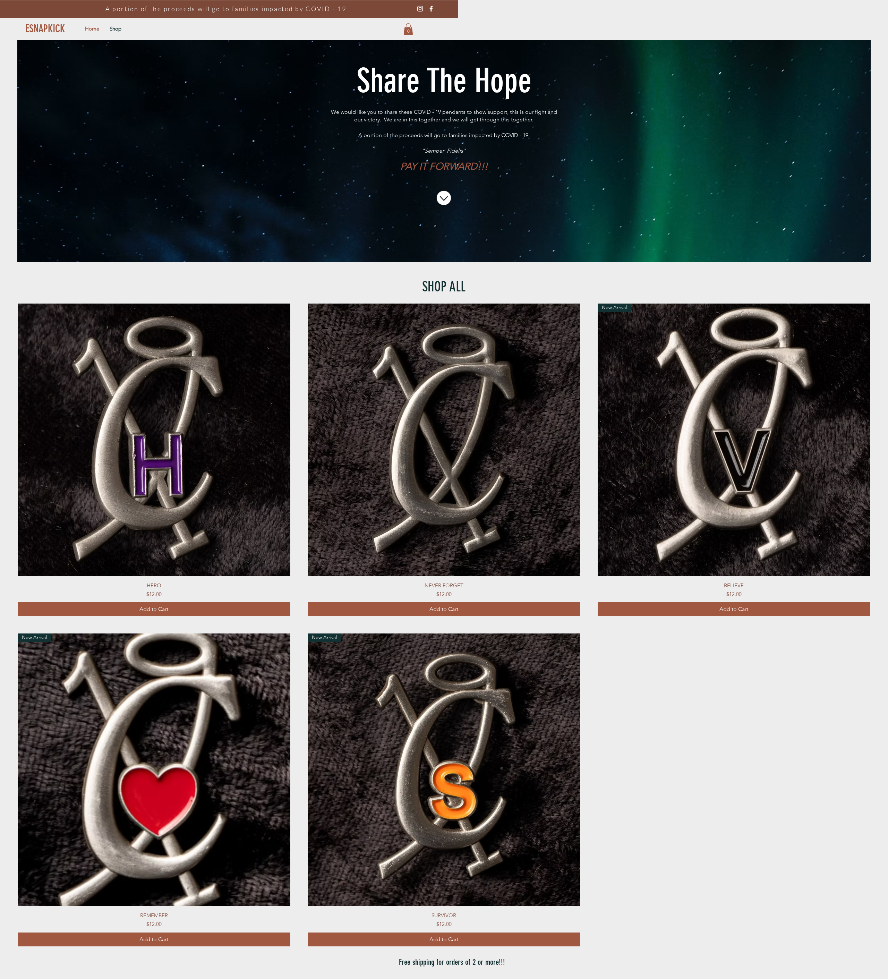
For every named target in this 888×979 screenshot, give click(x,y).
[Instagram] (420, 8)
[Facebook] (431, 8)
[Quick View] (154, 440)
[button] (408, 29)
